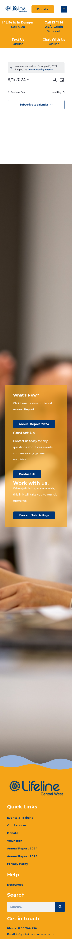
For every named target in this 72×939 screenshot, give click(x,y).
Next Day (57, 92)
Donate (12, 833)
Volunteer (14, 841)
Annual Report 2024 (22, 848)
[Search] (60, 907)
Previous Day (18, 92)
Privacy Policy (17, 864)
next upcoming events (40, 69)
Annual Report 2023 (22, 856)
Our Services (17, 825)
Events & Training (20, 817)
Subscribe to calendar (34, 104)
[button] (64, 9)
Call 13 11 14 (54, 26)
